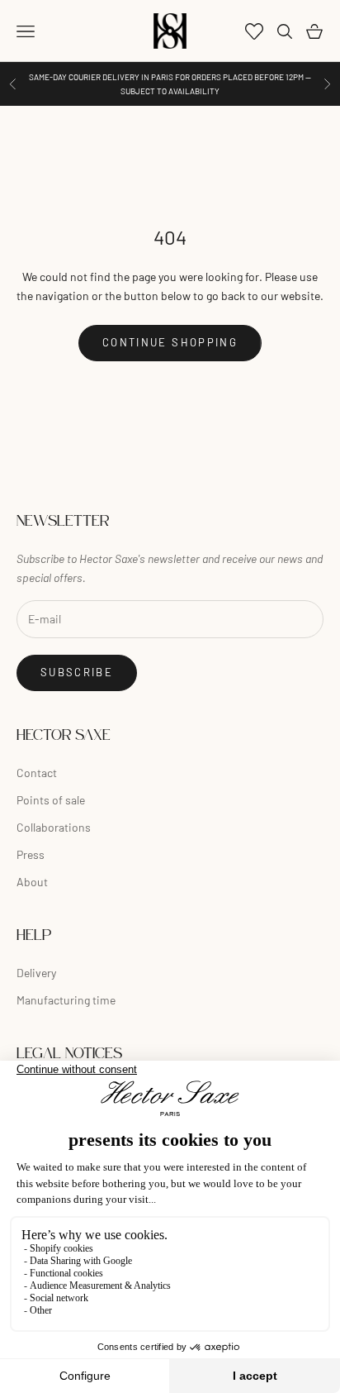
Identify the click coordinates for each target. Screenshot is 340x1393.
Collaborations (54, 827)
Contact (37, 773)
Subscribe (76, 672)
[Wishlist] (254, 31)
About (32, 882)
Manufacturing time (66, 1000)
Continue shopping (170, 342)
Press (31, 854)
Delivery (36, 973)
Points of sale (51, 800)
